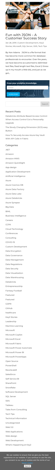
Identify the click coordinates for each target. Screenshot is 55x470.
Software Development (17, 392)
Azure (8, 180)
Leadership (11, 321)
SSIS (35, 46)
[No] (52, 461)
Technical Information (16, 418)
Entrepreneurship (14, 286)
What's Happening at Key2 (18, 445)
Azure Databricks (14, 198)
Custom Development (28, 43)
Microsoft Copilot (14, 335)
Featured (10, 295)
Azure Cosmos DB (14, 185)
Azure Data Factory (15, 189)
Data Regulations (14, 264)
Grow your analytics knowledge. (22, 83)
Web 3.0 (9, 427)
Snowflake (10, 387)
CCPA (8, 224)
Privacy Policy (27, 463)
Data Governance (14, 255)
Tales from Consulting (16, 409)
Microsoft (17, 46)
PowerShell (11, 365)
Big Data (10, 207)
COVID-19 (10, 242)
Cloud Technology (14, 229)
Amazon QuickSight (15, 163)
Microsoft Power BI (15, 352)
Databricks (11, 282)
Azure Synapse (13, 202)
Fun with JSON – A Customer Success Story (26, 36)
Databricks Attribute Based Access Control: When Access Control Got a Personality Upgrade (26, 119)
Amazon (10, 154)
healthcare (11, 312)
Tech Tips (42, 46)
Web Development (15, 440)
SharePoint (11, 383)
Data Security (12, 268)
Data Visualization (14, 273)
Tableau (9, 405)
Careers (9, 220)
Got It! (27, 466)
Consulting (11, 238)
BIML (8, 211)
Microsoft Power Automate (19, 348)
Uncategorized (13, 423)
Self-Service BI (12, 379)
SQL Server (27, 46)
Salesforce (10, 374)
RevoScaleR (11, 370)
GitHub (9, 308)
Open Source (12, 361)
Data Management (15, 260)
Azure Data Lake (13, 194)
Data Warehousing (15, 277)
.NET (8, 149)
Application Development (18, 171)
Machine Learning (14, 326)
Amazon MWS (12, 158)
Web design (11, 436)
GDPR (8, 304)
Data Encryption (13, 251)
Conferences (12, 233)
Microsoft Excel (13, 339)
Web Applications (14, 431)
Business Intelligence (16, 216)
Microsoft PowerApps (16, 356)
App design (11, 167)
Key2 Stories (11, 317)
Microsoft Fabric (13, 343)
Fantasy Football (14, 290)
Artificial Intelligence (15, 176)
